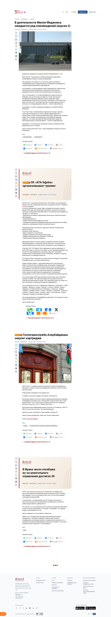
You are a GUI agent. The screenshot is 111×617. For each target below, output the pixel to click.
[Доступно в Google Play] (91, 608)
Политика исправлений (57, 590)
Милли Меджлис (27, 137)
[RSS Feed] (36, 608)
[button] (16, 32)
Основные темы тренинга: (45, 274)
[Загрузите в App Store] (80, 608)
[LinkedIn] (33, 608)
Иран (24, 530)
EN (88, 613)
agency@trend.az (19, 598)
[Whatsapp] (16, 608)
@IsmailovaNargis (32, 419)
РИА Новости (48, 495)
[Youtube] (26, 608)
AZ (91, 613)
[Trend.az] (20, 12)
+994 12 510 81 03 (19, 596)
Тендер (25, 425)
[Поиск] (62, 12)
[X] (23, 608)
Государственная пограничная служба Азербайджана (43, 425)
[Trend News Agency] (19, 579)
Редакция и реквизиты (57, 582)
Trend (40, 82)
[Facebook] (20, 608)
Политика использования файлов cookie (89, 591)
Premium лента (39, 582)
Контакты (54, 584)
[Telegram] (30, 608)
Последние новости (41, 580)
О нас (53, 580)
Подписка (69, 580)
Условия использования (89, 580)
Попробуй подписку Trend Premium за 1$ (37, 153)
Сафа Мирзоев (38, 137)
